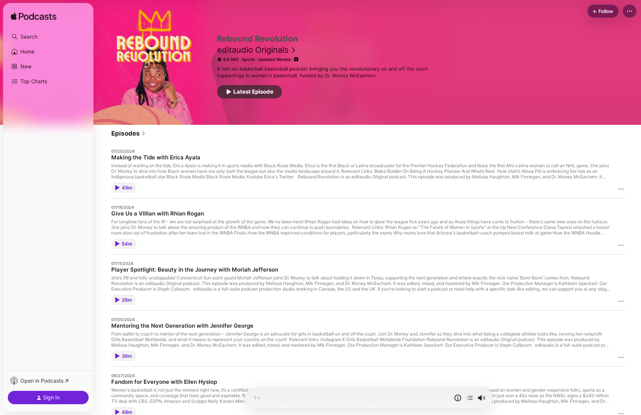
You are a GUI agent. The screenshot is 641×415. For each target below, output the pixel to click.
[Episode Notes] (457, 398)
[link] (128, 133)
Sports (248, 59)
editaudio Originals (253, 50)
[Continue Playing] (470, 398)
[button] (48, 36)
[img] (33, 16)
